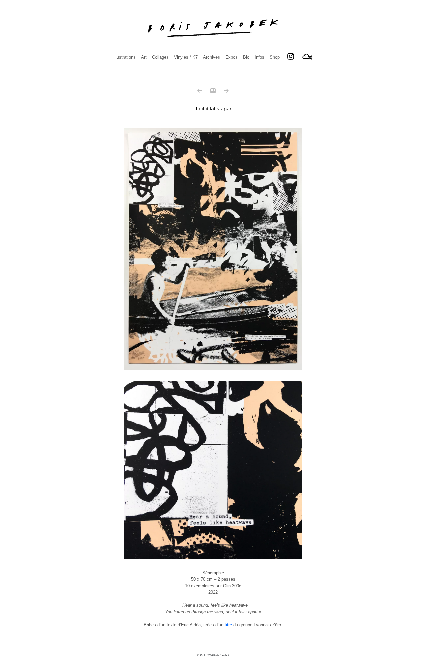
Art (144, 57)
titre (228, 624)
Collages (160, 57)
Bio (246, 57)
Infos (259, 57)
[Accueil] (213, 28)
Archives (211, 57)
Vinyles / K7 (186, 57)
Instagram (291, 56)
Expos (231, 57)
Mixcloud (307, 56)
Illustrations (124, 57)
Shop (275, 57)
